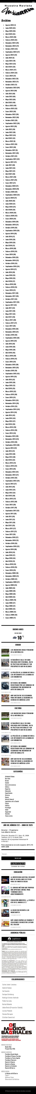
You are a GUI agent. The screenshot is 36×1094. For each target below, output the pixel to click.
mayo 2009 (9, 594)
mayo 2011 (9, 522)
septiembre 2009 (11, 582)
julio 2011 (9, 516)
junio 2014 (9, 418)
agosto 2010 (10, 549)
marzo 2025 (9, 37)
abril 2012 (9, 496)
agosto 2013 (10, 448)
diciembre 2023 (11, 79)
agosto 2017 (9, 305)
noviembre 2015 (11, 367)
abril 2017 (9, 317)
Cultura (7, 787)
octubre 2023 (10, 85)
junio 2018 (9, 275)
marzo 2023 (9, 105)
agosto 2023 (10, 91)
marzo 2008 (9, 612)
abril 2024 (9, 67)
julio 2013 (9, 451)
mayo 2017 (9, 314)
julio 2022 (9, 129)
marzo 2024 (9, 70)
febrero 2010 (10, 567)
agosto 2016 (10, 341)
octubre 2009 (10, 579)
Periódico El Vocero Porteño (13, 1056)
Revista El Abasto (10, 1062)
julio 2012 (9, 487)
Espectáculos (8, 793)
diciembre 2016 (10, 329)
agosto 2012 (10, 484)
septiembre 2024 (11, 52)
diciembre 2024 (11, 43)
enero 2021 (9, 183)
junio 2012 (9, 490)
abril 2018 (9, 281)
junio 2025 (9, 28)
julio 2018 (9, 272)
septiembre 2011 (11, 510)
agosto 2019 (10, 233)
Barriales (7, 778)
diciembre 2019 (10, 222)
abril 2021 (9, 174)
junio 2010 (9, 555)
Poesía (7, 803)
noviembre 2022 (11, 117)
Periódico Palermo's (10, 1060)
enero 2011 (9, 534)
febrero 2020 (10, 216)
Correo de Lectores (10, 785)
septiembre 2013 (11, 445)
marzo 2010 (9, 564)
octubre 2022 (10, 120)
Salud (6, 810)
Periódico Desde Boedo (11, 1054)
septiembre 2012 (11, 481)
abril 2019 (9, 245)
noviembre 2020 (11, 189)
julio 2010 (9, 552)
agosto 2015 (10, 376)
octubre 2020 (10, 192)
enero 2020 (9, 219)
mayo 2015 (9, 385)
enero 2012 (9, 505)
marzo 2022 (9, 141)
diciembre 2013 (10, 436)
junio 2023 (9, 96)
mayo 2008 (9, 606)
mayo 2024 (9, 64)
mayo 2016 (9, 350)
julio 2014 (9, 415)
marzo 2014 (9, 427)
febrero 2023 (10, 108)
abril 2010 (9, 561)
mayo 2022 (9, 135)
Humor (7, 797)
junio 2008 (9, 603)
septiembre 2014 (11, 409)
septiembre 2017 (11, 302)
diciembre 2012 (10, 472)
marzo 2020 (9, 213)
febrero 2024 (10, 73)
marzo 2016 (9, 356)
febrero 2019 (10, 251)
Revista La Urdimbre (11, 1066)
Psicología (8, 808)
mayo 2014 (9, 421)
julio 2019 (9, 236)
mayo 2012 (9, 493)
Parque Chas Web (10, 1049)
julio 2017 (9, 308)
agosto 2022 (10, 126)
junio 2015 (9, 382)
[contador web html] (18, 863)
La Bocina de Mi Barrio (11, 1073)
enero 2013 (9, 469)
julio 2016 (9, 344)
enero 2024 (9, 76)
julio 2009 (9, 588)
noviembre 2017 (11, 296)
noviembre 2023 (11, 82)
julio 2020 (9, 201)
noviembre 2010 (11, 540)
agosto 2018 (10, 269)
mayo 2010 (9, 558)
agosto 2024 (10, 55)
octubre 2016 (10, 335)
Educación (8, 791)
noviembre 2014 (11, 403)
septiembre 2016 (11, 338)
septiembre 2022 (11, 123)
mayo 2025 (9, 31)
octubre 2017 (10, 299)
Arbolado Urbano (9, 776)
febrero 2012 (10, 502)
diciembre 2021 (10, 150)
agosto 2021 (10, 162)
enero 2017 (9, 326)
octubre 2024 (10, 49)
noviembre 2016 (11, 332)
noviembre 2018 (11, 260)
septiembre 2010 (11, 546)
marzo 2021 (9, 177)
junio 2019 (9, 239)
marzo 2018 (9, 284)
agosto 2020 (10, 198)
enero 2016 (9, 362)
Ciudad (7, 783)
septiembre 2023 (11, 88)
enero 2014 (9, 433)
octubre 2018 (10, 263)
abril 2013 (9, 460)
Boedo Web (8, 1047)
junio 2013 (9, 454)
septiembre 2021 (11, 159)
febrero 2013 (10, 466)
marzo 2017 (9, 320)
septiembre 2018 (11, 266)
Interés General (9, 799)
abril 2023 (9, 102)
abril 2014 (9, 424)
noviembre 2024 (11, 46)
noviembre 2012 (11, 475)
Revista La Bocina (10, 1064)
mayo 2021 (9, 171)
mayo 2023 (9, 99)
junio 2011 (9, 519)
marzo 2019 (9, 248)
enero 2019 (9, 254)
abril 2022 (9, 138)
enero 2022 (9, 147)
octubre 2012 (10, 478)
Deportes (7, 789)
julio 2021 (9, 165)
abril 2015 (9, 388)
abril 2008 (9, 609)
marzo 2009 (9, 600)
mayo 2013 (9, 457)
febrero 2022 (10, 144)
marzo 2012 (9, 499)
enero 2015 (9, 397)
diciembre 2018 (10, 257)
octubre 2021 (10, 156)
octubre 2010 (10, 543)
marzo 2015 (9, 391)
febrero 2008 (10, 615)
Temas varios (9, 816)
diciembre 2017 (10, 293)
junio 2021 (9, 168)
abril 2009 (9, 597)
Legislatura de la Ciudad (12, 801)
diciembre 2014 (10, 400)
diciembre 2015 (10, 364)
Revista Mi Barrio (10, 1068)
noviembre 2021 (11, 153)
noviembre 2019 (11, 225)
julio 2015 (9, 379)
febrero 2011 (10, 531)
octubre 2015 (10, 370)
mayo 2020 (9, 207)
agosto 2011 (9, 513)
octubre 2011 (10, 508)
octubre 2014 (10, 406)
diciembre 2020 (11, 186)
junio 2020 (9, 204)
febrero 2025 (10, 40)
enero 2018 (9, 290)
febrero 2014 (10, 430)
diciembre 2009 (11, 573)
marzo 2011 (9, 528)
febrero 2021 (10, 180)
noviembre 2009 (11, 576)
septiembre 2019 (11, 230)
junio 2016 (9, 347)
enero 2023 (9, 111)
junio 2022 (9, 132)
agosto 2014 (10, 412)
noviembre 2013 (11, 439)
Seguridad (8, 812)
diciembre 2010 (10, 537)
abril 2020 (9, 210)
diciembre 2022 (11, 114)
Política (7, 805)
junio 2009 (9, 591)
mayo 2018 (9, 278)
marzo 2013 (9, 463)
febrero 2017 (10, 323)
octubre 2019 (10, 228)
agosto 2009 (10, 585)
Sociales (7, 814)
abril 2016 (9, 353)
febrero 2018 (10, 287)
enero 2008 (9, 618)
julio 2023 (9, 94)
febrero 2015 (10, 394)
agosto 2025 (10, 25)
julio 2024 (9, 58)
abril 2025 (9, 34)
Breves (7, 781)
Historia (7, 795)
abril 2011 (9, 525)
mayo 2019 (9, 242)
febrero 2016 (10, 359)
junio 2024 (9, 61)
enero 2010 (9, 570)
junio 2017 (9, 311)
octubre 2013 (10, 442)
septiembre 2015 (11, 373)
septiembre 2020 (11, 195)
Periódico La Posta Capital (12, 1058)
